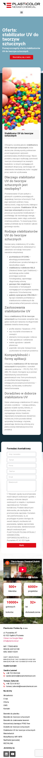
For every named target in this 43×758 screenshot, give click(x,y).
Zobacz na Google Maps (13, 638)
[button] (21, 12)
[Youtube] (12, 754)
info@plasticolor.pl (10, 641)
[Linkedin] (6, 754)
